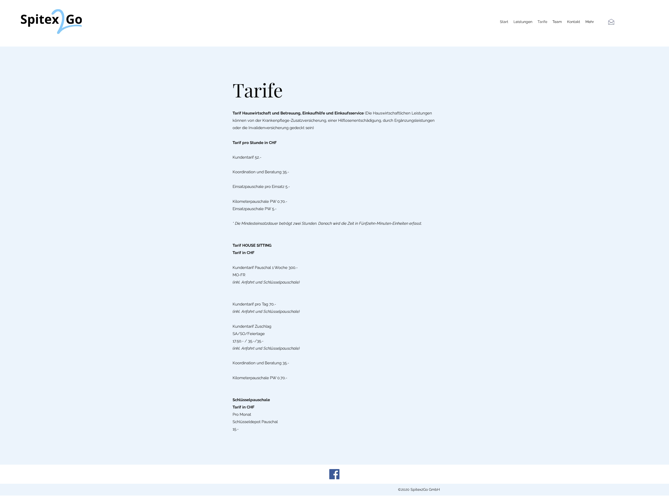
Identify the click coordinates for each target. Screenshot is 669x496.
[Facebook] (334, 474)
